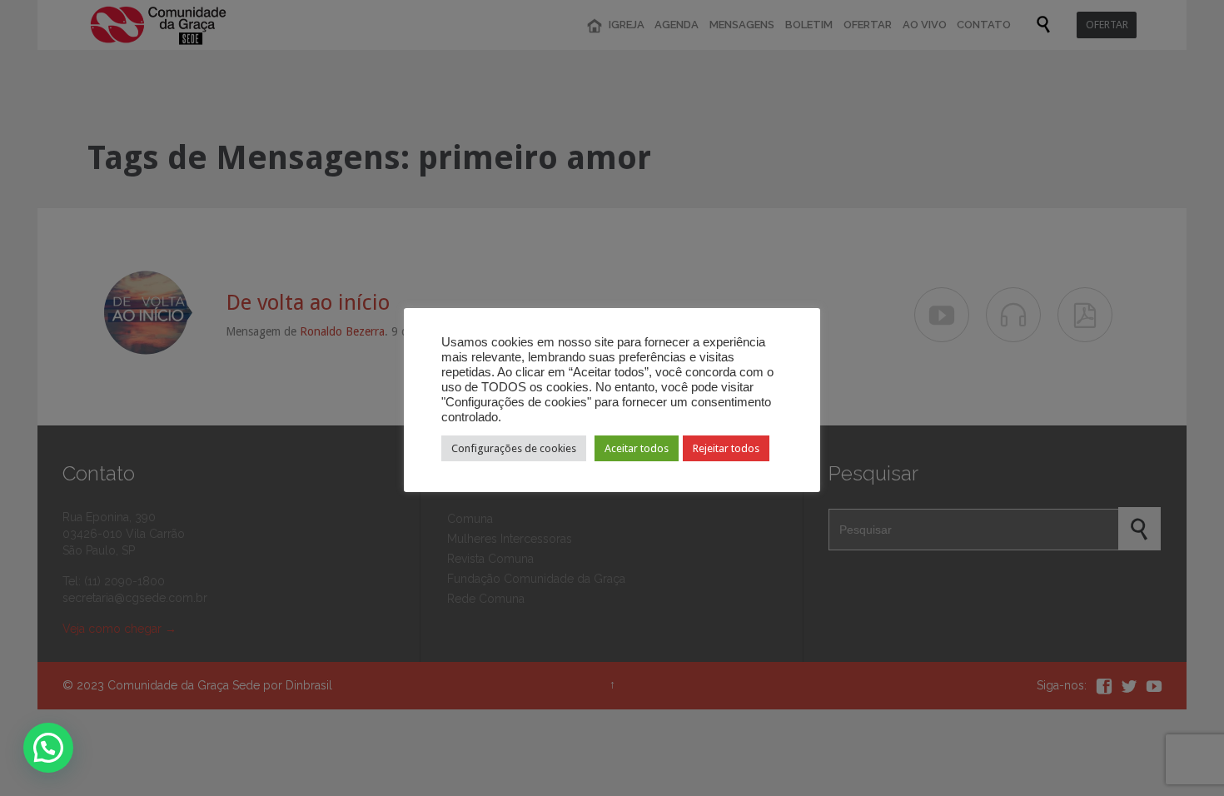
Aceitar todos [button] (637, 448)
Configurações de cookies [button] (513, 448)
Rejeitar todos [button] (726, 448)
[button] (48, 748)
